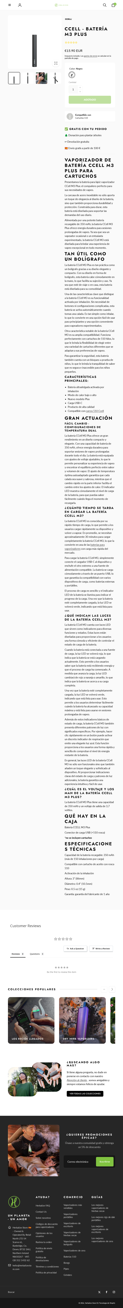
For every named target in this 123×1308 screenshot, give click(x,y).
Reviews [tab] (16, 953)
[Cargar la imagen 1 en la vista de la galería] (14, 78)
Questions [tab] (35, 953)
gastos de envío (90, 56)
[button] (9, 5)
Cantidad (72, 82)
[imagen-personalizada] (14, 1207)
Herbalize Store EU (92, 1303)
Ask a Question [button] (77, 948)
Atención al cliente (77, 1080)
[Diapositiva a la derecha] (112, 989)
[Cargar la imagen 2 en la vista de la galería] (28, 78)
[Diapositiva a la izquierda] (104, 989)
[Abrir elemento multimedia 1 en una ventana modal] (35, 42)
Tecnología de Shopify (107, 1303)
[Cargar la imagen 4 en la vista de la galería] (55, 78)
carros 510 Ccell (95, 410)
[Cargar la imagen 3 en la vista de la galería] (41, 78)
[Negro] (72, 75)
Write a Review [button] (103, 948)
